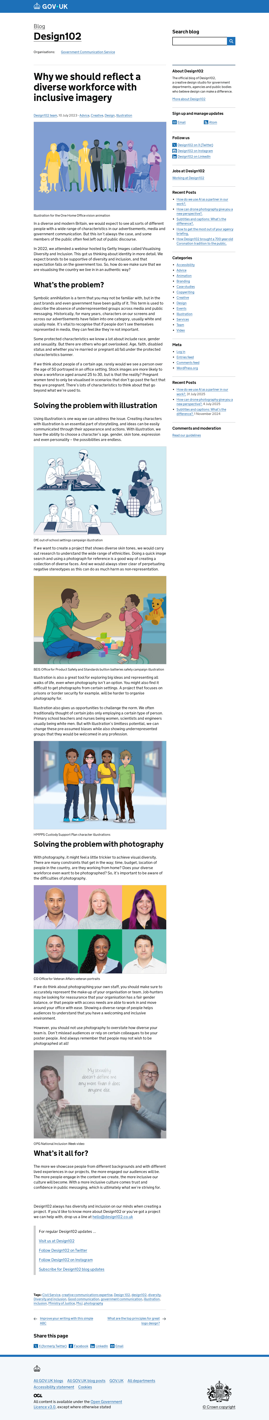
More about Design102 (189, 99)
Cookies (85, 1387)
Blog (39, 26)
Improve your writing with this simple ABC (66, 1320)
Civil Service (51, 1295)
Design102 (58, 36)
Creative (97, 115)
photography (93, 1303)
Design (110, 115)
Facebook (81, 1346)
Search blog (185, 32)
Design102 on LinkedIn (194, 156)
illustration (152, 1299)
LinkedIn (102, 1346)
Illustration (124, 115)
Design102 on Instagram (195, 151)
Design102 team (45, 115)
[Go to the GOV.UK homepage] (51, 6)
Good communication (83, 1299)
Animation (184, 276)
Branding (183, 281)
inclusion (40, 1303)
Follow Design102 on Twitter (63, 1250)
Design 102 (122, 1295)
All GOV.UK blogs (48, 1380)
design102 (139, 1295)
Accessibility (186, 265)
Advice (84, 115)
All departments (141, 1380)
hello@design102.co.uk (112, 1216)
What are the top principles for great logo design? (133, 1320)
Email (119, 1346)
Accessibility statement (54, 1387)
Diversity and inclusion (50, 1299)
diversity (154, 1295)
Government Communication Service (88, 52)
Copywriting (185, 292)
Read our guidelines (186, 435)
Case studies (186, 287)
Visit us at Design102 (56, 1240)
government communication (121, 1299)
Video (181, 330)
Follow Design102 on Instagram (66, 1259)
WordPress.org (187, 368)
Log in (181, 352)
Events (181, 308)
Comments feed (188, 363)
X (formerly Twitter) (53, 1346)
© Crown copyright (219, 1406)
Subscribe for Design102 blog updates (71, 1269)
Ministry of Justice (61, 1303)
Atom (213, 122)
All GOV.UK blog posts (86, 1380)
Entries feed (185, 357)
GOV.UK (116, 1380)
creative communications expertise (87, 1295)
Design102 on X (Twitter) (195, 145)
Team (180, 325)
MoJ (79, 1303)
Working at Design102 (188, 178)
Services (183, 319)
